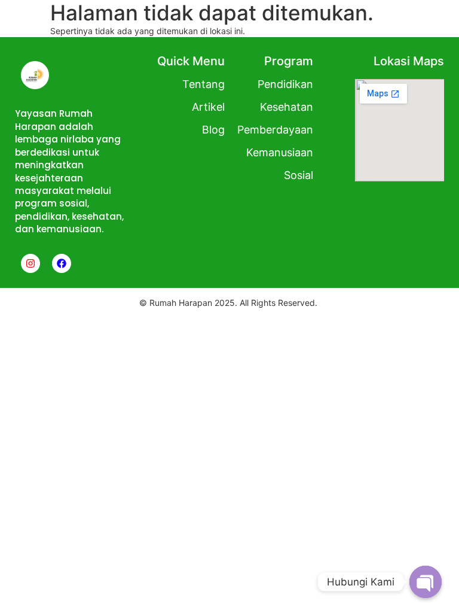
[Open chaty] (425, 582)
